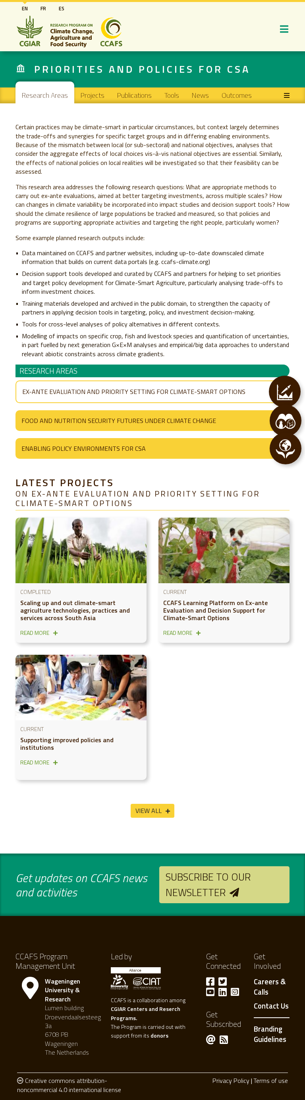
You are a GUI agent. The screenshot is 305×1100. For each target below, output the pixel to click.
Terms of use (270, 1080)
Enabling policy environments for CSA (83, 448)
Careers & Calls (270, 987)
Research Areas (45, 95)
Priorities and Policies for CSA (142, 69)
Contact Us (271, 1006)
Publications (134, 95)
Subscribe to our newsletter (208, 884)
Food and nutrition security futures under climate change (118, 420)
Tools (171, 95)
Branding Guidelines (270, 1034)
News (200, 95)
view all (148, 810)
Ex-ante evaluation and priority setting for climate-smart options (133, 391)
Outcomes (237, 95)
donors (159, 1035)
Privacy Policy (230, 1080)
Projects (92, 95)
